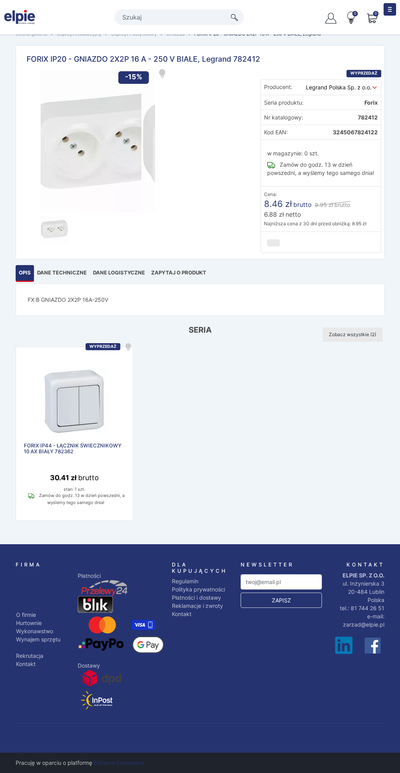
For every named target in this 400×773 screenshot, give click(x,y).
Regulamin (185, 581)
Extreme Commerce (119, 762)
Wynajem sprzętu (38, 639)
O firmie (26, 614)
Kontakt (26, 664)
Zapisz (281, 600)
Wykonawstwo (34, 631)
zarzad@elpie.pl (363, 624)
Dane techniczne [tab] (62, 272)
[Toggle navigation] (390, 9)
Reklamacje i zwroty (197, 605)
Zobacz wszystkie (352, 334)
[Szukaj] (234, 17)
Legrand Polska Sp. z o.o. (338, 87)
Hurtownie (29, 623)
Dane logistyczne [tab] (119, 272)
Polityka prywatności (198, 589)
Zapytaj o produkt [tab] (178, 272)
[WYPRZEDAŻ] (74, 402)
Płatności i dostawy (196, 597)
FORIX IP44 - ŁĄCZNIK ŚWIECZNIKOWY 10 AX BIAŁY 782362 (72, 448)
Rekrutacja (29, 655)
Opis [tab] (25, 272)
